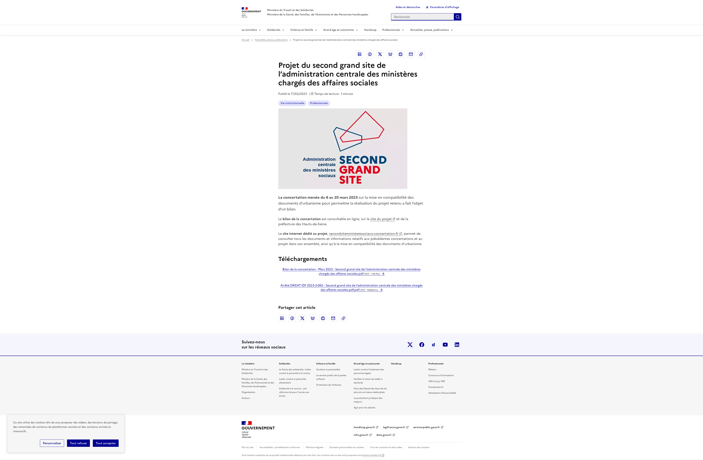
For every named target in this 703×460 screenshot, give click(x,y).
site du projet (381, 218)
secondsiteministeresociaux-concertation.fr (363, 233)
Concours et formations (441, 375)
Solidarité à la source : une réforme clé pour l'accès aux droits (294, 392)
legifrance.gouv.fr (394, 427)
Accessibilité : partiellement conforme (280, 447)
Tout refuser (78, 443)
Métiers (432, 369)
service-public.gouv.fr (426, 427)
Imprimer (400, 54)
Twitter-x (410, 344)
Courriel (410, 54)
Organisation (248, 392)
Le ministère (249, 30)
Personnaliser (52, 443)
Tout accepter (106, 443)
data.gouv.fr (384, 435)
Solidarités (273, 30)
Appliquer (457, 17)
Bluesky (390, 54)
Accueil (246, 40)
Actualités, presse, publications (429, 30)
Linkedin (359, 54)
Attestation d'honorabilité (442, 393)
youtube (445, 344)
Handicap (370, 30)
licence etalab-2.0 (371, 455)
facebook (421, 344)
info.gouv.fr (361, 435)
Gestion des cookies (418, 447)
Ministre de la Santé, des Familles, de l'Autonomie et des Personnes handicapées (258, 382)
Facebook (369, 54)
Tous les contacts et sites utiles (386, 447)
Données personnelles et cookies (346, 447)
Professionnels (391, 30)
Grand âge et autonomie (338, 30)
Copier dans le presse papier (421, 54)
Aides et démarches (408, 7)
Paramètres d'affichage (444, 7)
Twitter (380, 54)
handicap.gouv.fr (364, 427)
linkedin (457, 344)
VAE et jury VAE (436, 381)
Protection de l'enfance (328, 385)
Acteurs (246, 398)
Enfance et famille (302, 30)
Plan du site (248, 447)
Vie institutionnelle (292, 103)
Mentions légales (314, 447)
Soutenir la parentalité (328, 369)
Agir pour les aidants (364, 407)
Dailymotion (433, 344)
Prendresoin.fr (435, 387)
